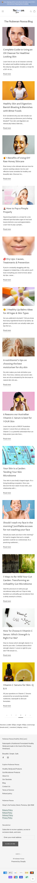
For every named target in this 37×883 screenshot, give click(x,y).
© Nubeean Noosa (18, 859)
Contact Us (6, 786)
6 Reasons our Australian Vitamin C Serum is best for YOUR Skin (17, 418)
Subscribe (10, 844)
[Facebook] (3, 757)
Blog (4, 783)
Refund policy (7, 793)
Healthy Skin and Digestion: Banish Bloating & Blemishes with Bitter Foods (18, 107)
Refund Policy (7, 813)
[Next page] (30, 715)
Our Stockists (7, 779)
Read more (7, 74)
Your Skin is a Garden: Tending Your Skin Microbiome (14, 472)
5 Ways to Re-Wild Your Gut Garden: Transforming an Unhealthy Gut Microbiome (17, 580)
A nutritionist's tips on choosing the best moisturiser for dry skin (15, 364)
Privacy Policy (7, 818)
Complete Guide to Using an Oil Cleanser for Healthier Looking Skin (18, 53)
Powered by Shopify (18, 861)
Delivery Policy (7, 815)
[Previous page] (7, 715)
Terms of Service (8, 790)
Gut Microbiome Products (11, 772)
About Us (5, 776)
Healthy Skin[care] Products (12, 769)
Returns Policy (7, 810)
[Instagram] (8, 757)
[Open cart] (34, 11)
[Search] (31, 11)
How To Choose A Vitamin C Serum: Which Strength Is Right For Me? (18, 635)
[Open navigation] (3, 11)
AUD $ (18, 854)
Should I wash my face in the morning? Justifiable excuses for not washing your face (18, 526)
